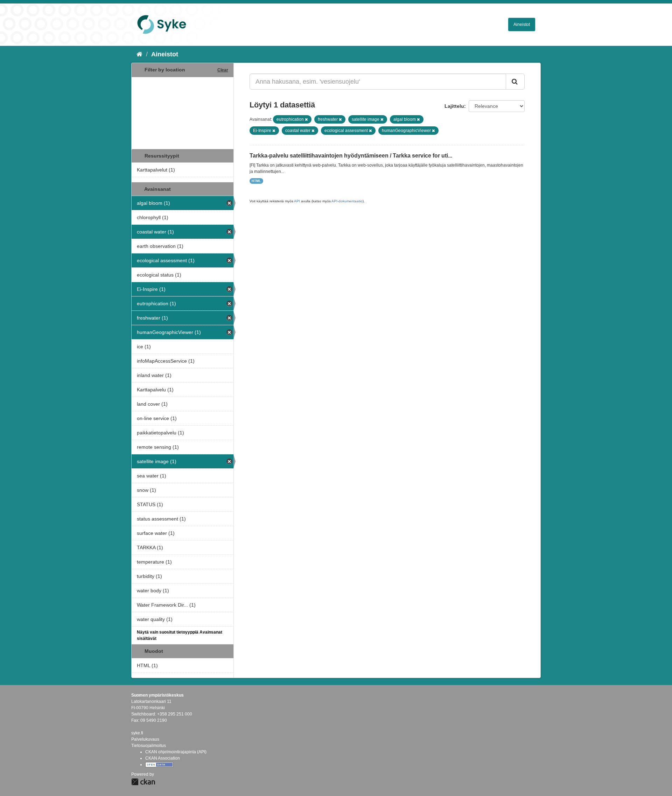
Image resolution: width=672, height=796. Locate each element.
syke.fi (137, 733)
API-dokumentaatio (347, 201)
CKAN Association (162, 758)
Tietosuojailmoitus (148, 745)
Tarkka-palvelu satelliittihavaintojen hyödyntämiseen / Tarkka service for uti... (351, 156)
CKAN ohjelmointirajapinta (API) (175, 751)
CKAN (143, 781)
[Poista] (306, 119)
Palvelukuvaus (145, 739)
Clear (222, 70)
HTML (256, 181)
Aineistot (521, 24)
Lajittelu (454, 106)
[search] (515, 82)
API (297, 201)
